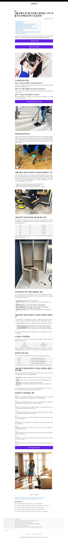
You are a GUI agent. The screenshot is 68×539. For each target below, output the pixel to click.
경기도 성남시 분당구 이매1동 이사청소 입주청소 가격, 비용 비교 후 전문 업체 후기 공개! (29, 507)
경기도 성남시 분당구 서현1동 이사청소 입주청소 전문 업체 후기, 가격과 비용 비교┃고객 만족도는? (31, 511)
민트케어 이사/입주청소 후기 (21, 33)
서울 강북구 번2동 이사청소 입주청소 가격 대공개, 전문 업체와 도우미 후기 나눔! (31, 497)
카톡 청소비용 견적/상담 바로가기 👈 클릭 (34, 101)
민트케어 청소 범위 (19, 30)
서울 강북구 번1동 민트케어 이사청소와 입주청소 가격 (26, 24)
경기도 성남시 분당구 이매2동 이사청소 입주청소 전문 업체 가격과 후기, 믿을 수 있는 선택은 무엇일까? (32, 505)
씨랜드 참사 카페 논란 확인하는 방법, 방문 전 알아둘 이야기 (24, 522)
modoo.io (46, 537)
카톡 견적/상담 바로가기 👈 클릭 (34, 447)
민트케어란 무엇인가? (20, 23)
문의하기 (40, 534)
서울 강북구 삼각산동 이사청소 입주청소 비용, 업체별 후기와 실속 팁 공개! (30, 498)
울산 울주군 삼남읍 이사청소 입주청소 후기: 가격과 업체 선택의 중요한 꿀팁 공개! (27, 523)
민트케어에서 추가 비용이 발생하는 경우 (23, 26)
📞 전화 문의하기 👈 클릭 (34, 40)
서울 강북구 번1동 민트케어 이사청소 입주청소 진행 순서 (26, 28)
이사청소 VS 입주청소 (20, 29)
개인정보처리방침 (34, 534)
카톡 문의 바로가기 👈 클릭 (34, 46)
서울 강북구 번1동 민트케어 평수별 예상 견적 (24, 25)
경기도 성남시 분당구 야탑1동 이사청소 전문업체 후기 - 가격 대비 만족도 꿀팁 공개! (29, 503)
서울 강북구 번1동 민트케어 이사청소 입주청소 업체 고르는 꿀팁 (28, 31)
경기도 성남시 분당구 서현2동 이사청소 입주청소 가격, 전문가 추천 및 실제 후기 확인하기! (30, 509)
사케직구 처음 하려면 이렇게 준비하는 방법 (21, 525)
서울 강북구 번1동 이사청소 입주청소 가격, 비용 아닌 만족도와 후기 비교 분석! (26, 520)
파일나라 (7, 530)
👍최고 (31, 494)
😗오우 (36, 494)
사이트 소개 (28, 534)
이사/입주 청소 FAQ (19, 21)
